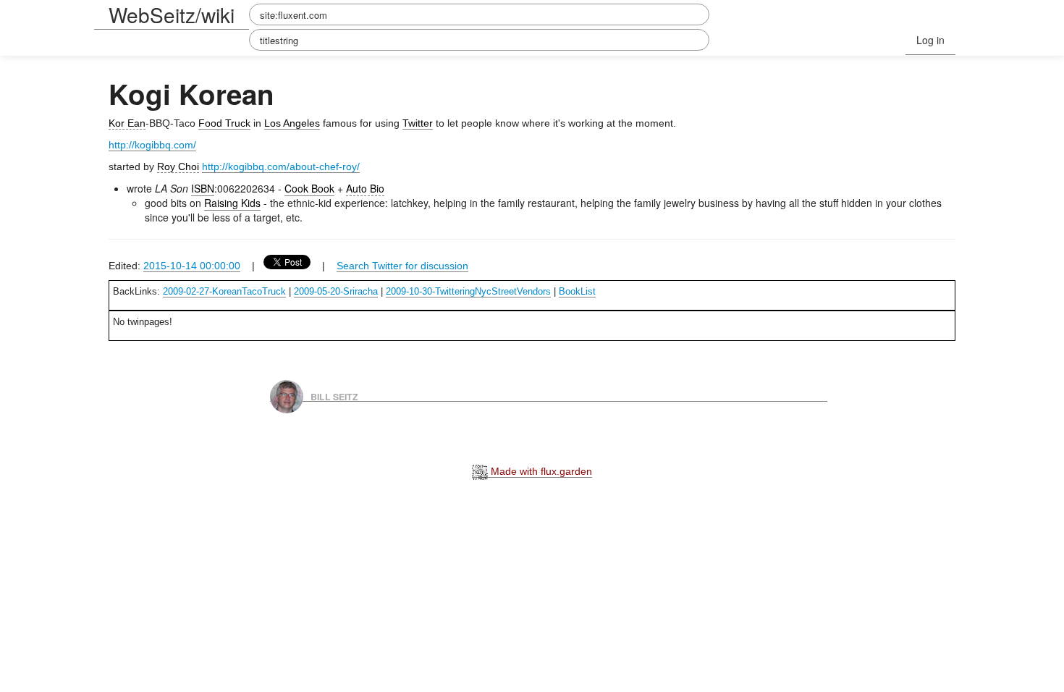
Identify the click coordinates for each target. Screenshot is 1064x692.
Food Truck (224, 123)
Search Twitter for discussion (402, 265)
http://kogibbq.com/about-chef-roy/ (281, 166)
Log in (930, 40)
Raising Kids (232, 202)
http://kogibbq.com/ (152, 145)
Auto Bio (365, 188)
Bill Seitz (334, 396)
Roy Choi (178, 166)
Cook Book (309, 188)
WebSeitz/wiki (172, 14)
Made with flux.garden (540, 471)
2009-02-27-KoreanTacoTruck (224, 291)
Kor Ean (127, 123)
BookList (577, 291)
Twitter (417, 123)
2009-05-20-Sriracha (336, 291)
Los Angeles (292, 123)
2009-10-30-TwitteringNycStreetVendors (468, 291)
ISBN (202, 188)
